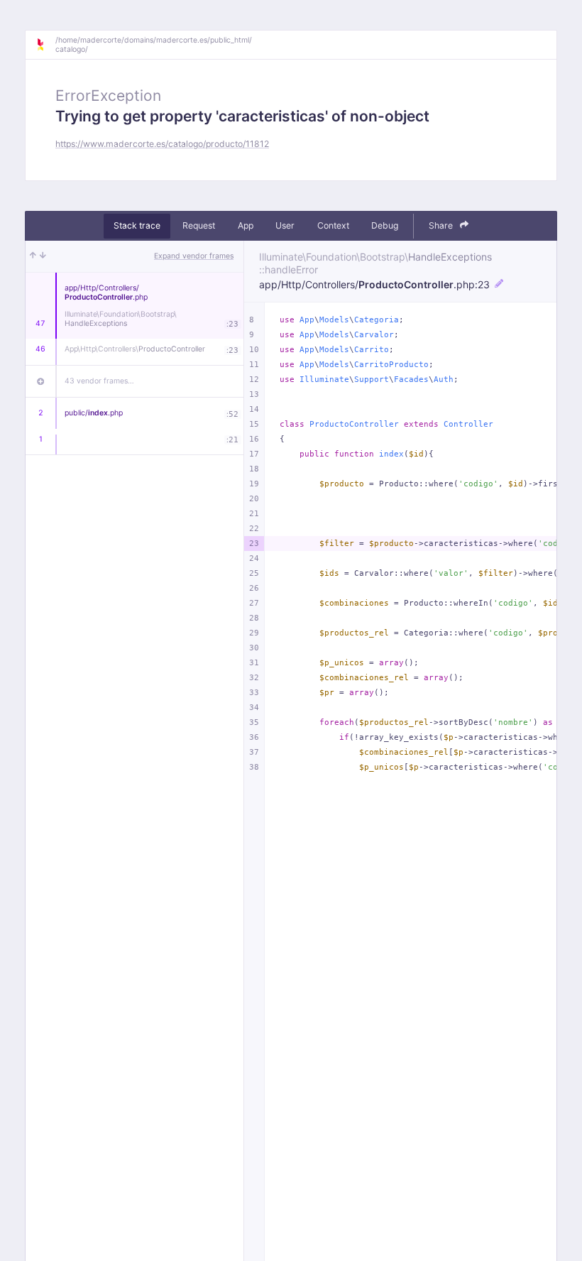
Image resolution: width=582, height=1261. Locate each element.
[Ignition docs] (45, 44)
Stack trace (137, 225)
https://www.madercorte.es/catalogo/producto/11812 (162, 143)
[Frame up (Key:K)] (33, 256)
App (245, 225)
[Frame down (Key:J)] (43, 256)
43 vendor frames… (99, 381)
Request (198, 225)
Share (442, 225)
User (285, 225)
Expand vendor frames (194, 256)
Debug (384, 225)
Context (333, 225)
